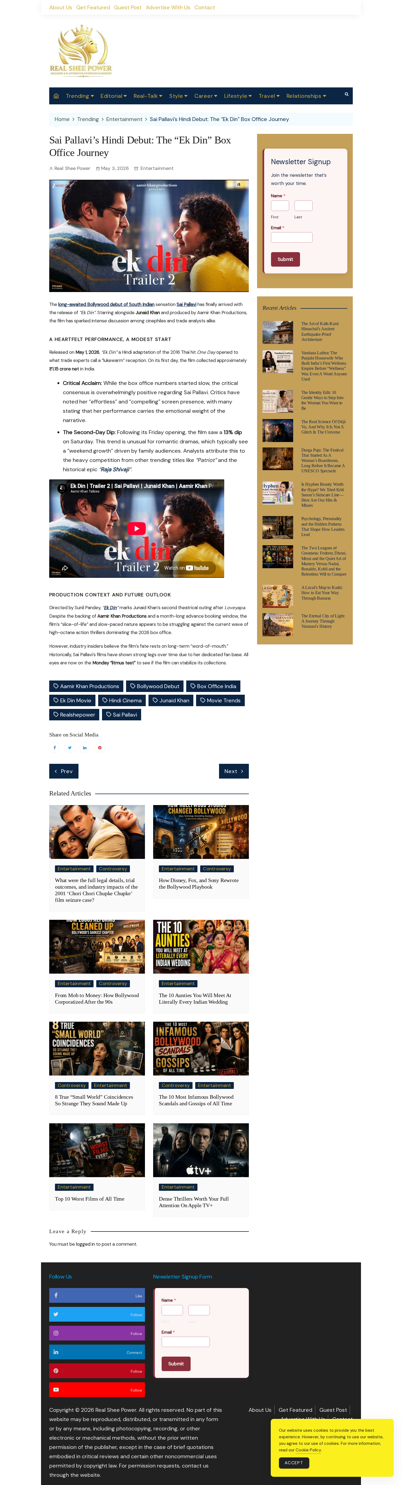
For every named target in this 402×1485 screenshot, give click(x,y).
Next (231, 771)
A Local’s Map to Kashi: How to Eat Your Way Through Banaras (322, 592)
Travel (267, 95)
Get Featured (93, 7)
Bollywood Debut (158, 686)
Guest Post (128, 7)
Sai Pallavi (186, 304)
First (274, 217)
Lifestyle (235, 95)
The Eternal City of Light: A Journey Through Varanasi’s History (323, 621)
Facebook (54, 747)
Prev (67, 771)
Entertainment (157, 168)
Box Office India (216, 686)
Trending (77, 95)
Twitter (69, 747)
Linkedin (84, 747)
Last (298, 217)
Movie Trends (224, 700)
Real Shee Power (72, 168)
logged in (85, 1244)
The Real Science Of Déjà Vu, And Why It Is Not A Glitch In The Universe (323, 426)
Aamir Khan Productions (89, 686)
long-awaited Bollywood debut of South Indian (106, 304)
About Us (60, 7)
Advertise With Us (168, 7)
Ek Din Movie (75, 700)
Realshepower (77, 714)
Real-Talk (146, 95)
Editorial (111, 95)
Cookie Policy (308, 1450)
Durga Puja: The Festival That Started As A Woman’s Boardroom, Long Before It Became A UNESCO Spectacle (323, 460)
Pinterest (99, 747)
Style (176, 95)
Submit (285, 259)
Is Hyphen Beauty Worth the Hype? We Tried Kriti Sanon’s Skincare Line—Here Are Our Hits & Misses (322, 495)
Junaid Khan (174, 700)
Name (278, 196)
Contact (204, 7)
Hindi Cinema (125, 700)
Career (203, 95)
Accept (294, 1463)
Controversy (113, 869)
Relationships (304, 95)
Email (277, 228)
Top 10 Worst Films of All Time (90, 1199)
